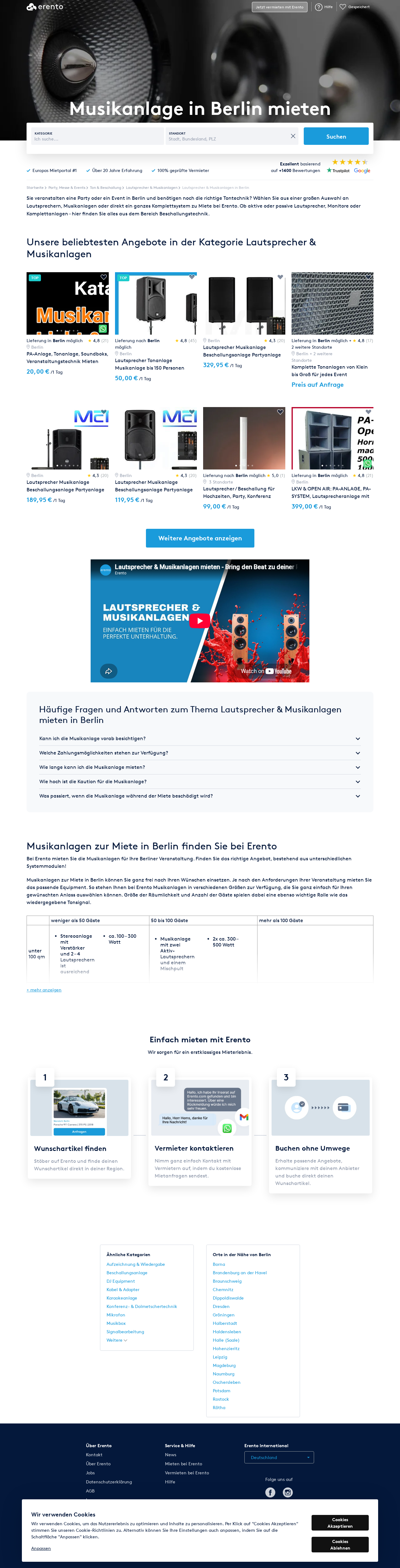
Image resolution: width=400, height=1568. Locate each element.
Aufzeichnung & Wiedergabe (136, 1264)
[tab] (200, 739)
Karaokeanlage (122, 1297)
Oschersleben (227, 1382)
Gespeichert (359, 6)
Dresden (221, 1306)
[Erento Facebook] (270, 1491)
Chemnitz (223, 1289)
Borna (219, 1264)
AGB (90, 1490)
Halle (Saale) (226, 1340)
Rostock (221, 1399)
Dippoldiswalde (228, 1297)
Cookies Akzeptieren (340, 1523)
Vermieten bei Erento (187, 1472)
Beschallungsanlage (127, 1272)
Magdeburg (224, 1365)
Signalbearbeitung (125, 1331)
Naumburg (223, 1373)
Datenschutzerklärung (109, 1481)
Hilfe (328, 6)
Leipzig (220, 1356)
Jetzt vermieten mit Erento (279, 7)
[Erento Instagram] (288, 1491)
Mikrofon (116, 1314)
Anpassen (41, 1548)
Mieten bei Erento (183, 1463)
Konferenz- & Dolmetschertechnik (142, 1306)
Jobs (90, 1472)
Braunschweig (227, 1281)
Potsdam (221, 1390)
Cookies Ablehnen (340, 1545)
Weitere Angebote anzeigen (200, 538)
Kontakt (94, 1454)
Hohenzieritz (226, 1348)
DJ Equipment (121, 1281)
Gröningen (224, 1314)
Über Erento (98, 1463)
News (170, 1454)
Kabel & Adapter (123, 1289)
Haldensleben (227, 1331)
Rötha (219, 1407)
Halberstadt (225, 1323)
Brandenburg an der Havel (240, 1272)
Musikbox (116, 1323)
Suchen (336, 136)
